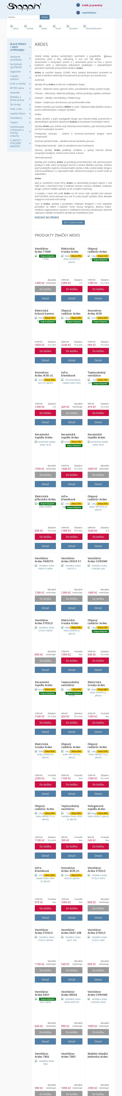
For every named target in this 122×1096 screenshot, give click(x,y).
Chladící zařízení (14, 78)
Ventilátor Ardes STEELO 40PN (96, 870)
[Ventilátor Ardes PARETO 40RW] (45, 567)
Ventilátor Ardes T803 (68, 1055)
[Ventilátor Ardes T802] (45, 1062)
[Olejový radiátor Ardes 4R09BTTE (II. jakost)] (98, 754)
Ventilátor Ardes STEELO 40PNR (44, 932)
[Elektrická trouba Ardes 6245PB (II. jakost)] (71, 258)
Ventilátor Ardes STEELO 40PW (44, 623)
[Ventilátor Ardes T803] (71, 1062)
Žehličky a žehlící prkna (17, 98)
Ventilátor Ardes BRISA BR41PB (69, 994)
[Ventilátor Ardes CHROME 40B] (98, 567)
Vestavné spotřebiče (16, 58)
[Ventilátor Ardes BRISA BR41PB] (71, 1000)
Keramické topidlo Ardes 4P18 (43, 437)
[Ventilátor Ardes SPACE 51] (71, 567)
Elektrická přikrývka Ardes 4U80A (45, 499)
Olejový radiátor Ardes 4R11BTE (70, 313)
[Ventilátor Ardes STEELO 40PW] (45, 628)
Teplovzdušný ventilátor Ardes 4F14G (70, 685)
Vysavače (15, 92)
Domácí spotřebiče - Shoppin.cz (24, 7)
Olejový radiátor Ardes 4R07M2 (97, 623)
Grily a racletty (18, 83)
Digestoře (15, 71)
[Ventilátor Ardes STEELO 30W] (98, 938)
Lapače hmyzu (17, 113)
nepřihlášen (89, 12)
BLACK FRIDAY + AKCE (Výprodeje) (18, 47)
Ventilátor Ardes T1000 (43, 250)
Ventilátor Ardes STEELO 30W (96, 932)
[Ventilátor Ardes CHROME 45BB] (98, 1000)
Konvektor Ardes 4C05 (95, 312)
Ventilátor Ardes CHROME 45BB (97, 994)
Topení (14, 122)
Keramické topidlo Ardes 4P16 (70, 437)
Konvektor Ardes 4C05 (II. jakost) (44, 375)
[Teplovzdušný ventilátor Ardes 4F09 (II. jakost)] (71, 816)
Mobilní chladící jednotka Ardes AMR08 (98, 1056)
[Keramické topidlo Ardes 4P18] (45, 443)
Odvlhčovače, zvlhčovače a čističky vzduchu (17, 131)
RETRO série (17, 88)
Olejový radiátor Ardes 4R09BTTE (97, 251)
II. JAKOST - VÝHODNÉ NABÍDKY (16, 143)
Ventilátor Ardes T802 (42, 1055)
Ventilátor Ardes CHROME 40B (97, 561)
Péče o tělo (16, 109)
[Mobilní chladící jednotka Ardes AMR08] (98, 1063)
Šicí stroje (15, 104)
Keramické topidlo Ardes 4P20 (96, 437)
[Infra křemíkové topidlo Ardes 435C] (71, 381)
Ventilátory (16, 118)
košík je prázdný (92, 5)
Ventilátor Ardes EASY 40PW (42, 994)
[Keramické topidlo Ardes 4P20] (98, 443)
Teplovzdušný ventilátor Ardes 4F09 (96, 375)
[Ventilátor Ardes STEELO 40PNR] (45, 938)
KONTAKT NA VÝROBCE (47, 217)
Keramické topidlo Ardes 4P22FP (43, 685)
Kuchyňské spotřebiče (16, 66)
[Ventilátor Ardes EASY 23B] (71, 938)
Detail (45, 298)
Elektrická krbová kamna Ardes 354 (44, 313)
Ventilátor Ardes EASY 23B (71, 931)
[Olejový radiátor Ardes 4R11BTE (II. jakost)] (98, 506)
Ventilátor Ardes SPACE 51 (71, 560)
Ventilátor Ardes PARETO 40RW (44, 561)
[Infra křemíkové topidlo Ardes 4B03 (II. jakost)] (45, 878)
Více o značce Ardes (73, 222)
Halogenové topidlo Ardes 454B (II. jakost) (98, 808)
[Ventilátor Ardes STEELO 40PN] (98, 876)
